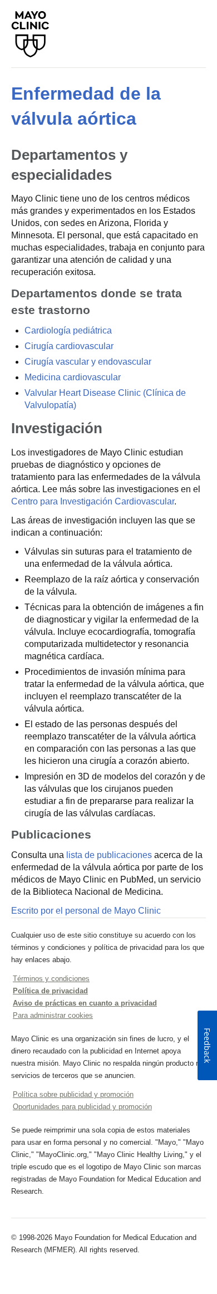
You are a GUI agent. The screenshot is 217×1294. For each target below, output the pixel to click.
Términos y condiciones (51, 978)
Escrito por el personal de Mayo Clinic (86, 910)
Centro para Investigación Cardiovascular (92, 501)
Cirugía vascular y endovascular (87, 361)
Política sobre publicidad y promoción (73, 1094)
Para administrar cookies (53, 1015)
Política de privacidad (50, 991)
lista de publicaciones (109, 855)
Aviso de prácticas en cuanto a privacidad (85, 1003)
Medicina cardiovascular (72, 377)
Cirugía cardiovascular (69, 346)
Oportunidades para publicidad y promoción (82, 1106)
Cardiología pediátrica (68, 330)
